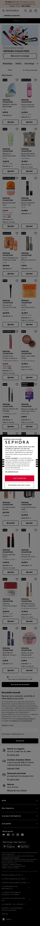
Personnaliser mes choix (19, 485)
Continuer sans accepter (13, 439)
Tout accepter (19, 478)
